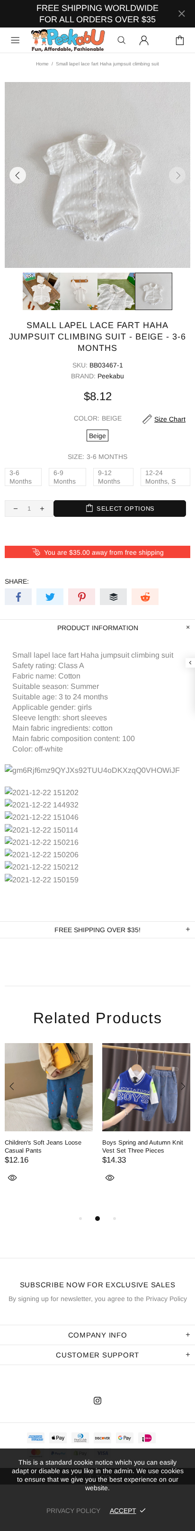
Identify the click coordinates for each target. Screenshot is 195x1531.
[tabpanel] (49, 1124)
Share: (17, 581)
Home (42, 63)
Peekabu (67, 40)
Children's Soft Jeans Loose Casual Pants (43, 1146)
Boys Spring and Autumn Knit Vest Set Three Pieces (142, 1146)
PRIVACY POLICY (73, 1510)
